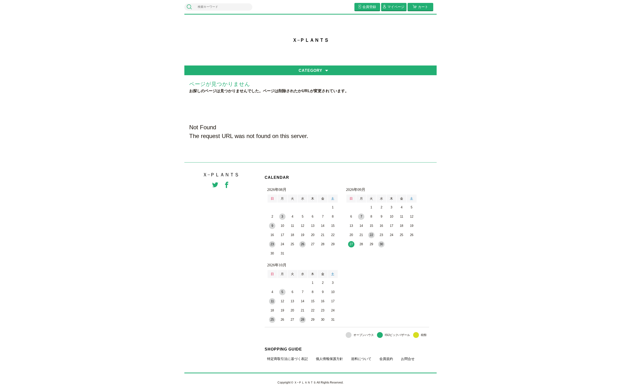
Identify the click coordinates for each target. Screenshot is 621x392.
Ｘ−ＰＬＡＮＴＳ (310, 40)
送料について (361, 358)
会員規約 (386, 358)
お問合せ (408, 358)
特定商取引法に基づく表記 (287, 358)
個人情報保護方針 (329, 358)
